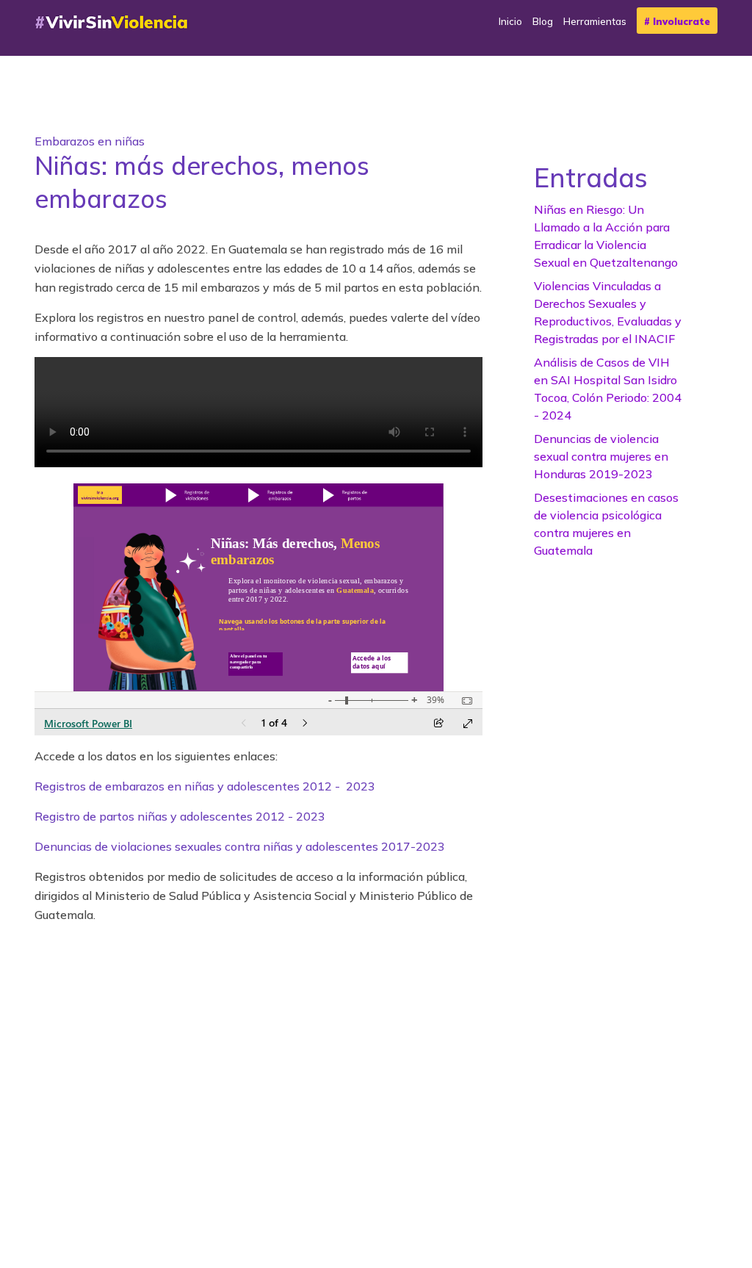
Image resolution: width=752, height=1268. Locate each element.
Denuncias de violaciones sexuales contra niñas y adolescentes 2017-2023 (240, 846)
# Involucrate (677, 21)
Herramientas (594, 21)
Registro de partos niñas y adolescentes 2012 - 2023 (180, 816)
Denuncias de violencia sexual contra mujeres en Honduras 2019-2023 (601, 456)
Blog (542, 21)
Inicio (510, 21)
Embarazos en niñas (90, 141)
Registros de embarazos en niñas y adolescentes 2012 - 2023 (205, 786)
